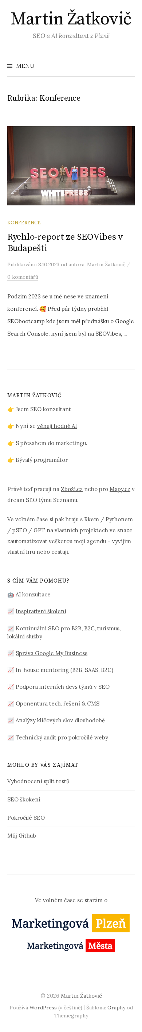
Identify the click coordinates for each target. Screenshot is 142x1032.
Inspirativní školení (41, 611)
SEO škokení (23, 799)
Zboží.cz (72, 489)
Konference (24, 222)
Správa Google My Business (51, 653)
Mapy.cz (120, 489)
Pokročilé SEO (26, 817)
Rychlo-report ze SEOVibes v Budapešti (65, 242)
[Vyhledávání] (128, 65)
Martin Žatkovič (71, 19)
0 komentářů (22, 277)
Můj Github (21, 835)
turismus (108, 628)
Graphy (116, 1007)
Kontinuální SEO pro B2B (49, 628)
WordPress (43, 1007)
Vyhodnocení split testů (38, 781)
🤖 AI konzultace (29, 594)
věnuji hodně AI (57, 425)
